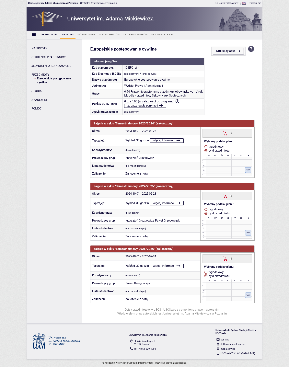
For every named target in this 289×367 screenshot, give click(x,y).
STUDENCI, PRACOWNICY (48, 57)
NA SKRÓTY (39, 48)
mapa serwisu (228, 349)
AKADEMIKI (39, 100)
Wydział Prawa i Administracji (143, 85)
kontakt (225, 339)
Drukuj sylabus (226, 51)
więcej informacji (164, 140)
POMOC (36, 108)
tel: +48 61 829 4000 (145, 349)
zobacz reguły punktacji (142, 105)
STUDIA (36, 91)
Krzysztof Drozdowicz (139, 158)
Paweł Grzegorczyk (167, 220)
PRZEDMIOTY (40, 74)
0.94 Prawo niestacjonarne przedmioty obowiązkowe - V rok (163, 91)
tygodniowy (216, 146)
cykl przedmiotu (218, 150)
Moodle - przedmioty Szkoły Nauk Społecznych (155, 95)
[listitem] (49, 35)
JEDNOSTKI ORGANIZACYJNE (51, 66)
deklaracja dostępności (233, 344)
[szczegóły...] (231, 133)
